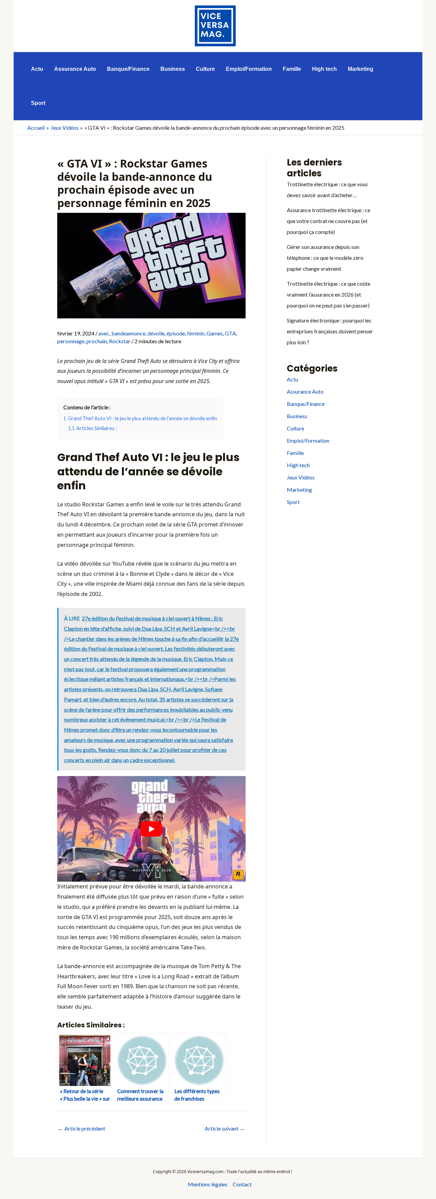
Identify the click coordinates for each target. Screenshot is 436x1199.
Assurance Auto (305, 391)
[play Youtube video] (151, 829)
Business (297, 416)
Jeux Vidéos (301, 477)
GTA (230, 333)
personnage (70, 341)
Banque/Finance (306, 403)
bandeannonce (128, 333)
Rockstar (119, 341)
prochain (97, 341)
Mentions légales (208, 1184)
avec (103, 333)
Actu (292, 379)
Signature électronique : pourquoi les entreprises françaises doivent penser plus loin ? (330, 331)
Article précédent (81, 1128)
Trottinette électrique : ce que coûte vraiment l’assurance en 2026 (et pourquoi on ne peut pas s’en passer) (328, 294)
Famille (295, 452)
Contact (242, 1184)
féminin (195, 333)
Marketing (299, 489)
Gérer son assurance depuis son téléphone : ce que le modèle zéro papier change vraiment (325, 257)
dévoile (156, 333)
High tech (298, 465)
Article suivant (225, 1128)
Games (214, 333)
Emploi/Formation (308, 440)
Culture (295, 428)
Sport (293, 502)
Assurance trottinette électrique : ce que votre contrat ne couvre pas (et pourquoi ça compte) (328, 221)
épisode (176, 333)
